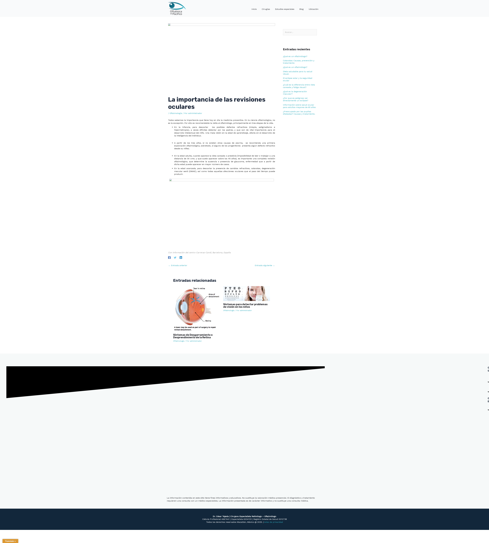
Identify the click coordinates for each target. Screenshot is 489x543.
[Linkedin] (181, 257)
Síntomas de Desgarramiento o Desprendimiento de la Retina (193, 336)
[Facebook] (169, 257)
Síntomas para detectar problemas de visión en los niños (245, 305)
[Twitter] (175, 257)
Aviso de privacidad (273, 522)
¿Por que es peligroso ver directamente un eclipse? (295, 99)
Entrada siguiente (265, 265)
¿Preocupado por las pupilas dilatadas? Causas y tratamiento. (299, 112)
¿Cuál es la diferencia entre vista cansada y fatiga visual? (299, 86)
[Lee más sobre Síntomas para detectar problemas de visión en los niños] (246, 293)
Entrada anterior (177, 265)
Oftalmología (176, 113)
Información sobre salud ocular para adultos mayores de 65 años (299, 106)
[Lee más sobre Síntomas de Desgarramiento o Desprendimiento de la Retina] (196, 308)
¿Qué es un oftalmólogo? (295, 56)
